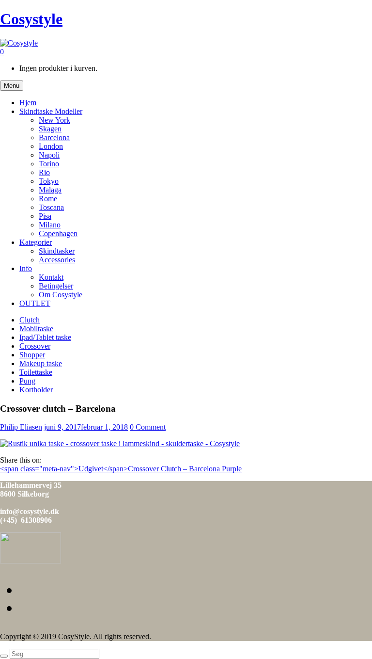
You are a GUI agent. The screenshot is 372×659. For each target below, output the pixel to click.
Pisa (45, 216)
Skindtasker (57, 251)
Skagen (50, 129)
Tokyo (49, 181)
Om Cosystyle (60, 294)
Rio (44, 172)
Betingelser (56, 286)
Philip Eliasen (21, 427)
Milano (50, 225)
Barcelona (54, 137)
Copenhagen (58, 233)
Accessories (57, 260)
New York (54, 120)
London (51, 146)
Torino (49, 164)
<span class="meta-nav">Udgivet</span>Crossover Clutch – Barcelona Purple (121, 469)
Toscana (51, 207)
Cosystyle (31, 19)
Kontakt (51, 277)
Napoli (49, 155)
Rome (48, 198)
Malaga (50, 190)
